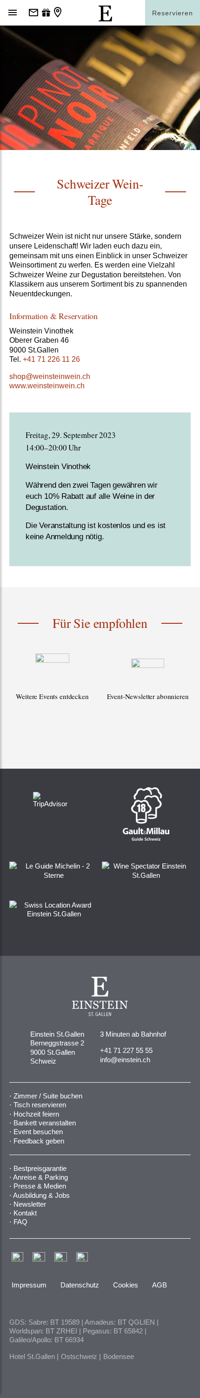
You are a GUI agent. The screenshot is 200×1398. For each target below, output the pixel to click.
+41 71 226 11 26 (51, 359)
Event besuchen (38, 1132)
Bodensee (118, 1356)
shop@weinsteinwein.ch (49, 376)
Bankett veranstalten (44, 1123)
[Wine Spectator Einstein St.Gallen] (146, 870)
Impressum (29, 1285)
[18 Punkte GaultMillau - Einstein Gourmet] (146, 813)
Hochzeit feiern (36, 1114)
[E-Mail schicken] (33, 13)
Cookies (125, 1285)
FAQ (20, 1222)
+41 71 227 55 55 (126, 1050)
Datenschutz (79, 1285)
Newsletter (29, 1204)
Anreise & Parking (40, 1177)
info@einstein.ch (125, 1060)
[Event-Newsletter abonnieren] (147, 687)
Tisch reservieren (39, 1105)
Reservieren (172, 13)
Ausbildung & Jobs (41, 1195)
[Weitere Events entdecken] (52, 687)
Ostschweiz (79, 1356)
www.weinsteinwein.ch (47, 386)
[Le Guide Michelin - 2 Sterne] (53, 870)
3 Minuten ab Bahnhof (133, 1034)
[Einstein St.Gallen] (105, 19)
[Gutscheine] (46, 13)
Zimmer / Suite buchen (47, 1096)
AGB (159, 1285)
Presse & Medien (39, 1186)
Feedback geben (38, 1141)
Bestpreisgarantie (40, 1168)
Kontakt (25, 1213)
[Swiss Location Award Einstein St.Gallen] (53, 909)
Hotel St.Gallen (32, 1356)
